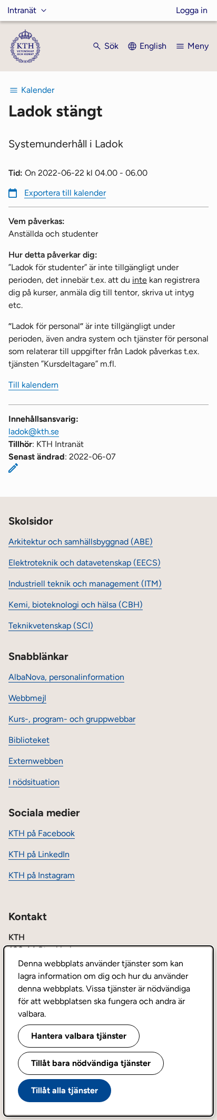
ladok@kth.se (33, 431)
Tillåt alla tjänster (64, 1090)
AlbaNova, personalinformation (66, 677)
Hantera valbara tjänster (78, 1036)
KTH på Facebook (41, 833)
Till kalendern (33, 385)
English (153, 46)
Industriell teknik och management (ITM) (85, 584)
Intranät (21, 10)
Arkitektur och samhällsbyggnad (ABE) (80, 542)
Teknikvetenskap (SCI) (50, 626)
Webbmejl (27, 698)
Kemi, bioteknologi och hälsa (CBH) (75, 605)
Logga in (192, 10)
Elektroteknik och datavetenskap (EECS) (84, 563)
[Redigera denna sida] (13, 468)
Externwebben (35, 761)
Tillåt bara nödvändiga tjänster (91, 1063)
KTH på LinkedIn (39, 854)
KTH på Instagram (41, 875)
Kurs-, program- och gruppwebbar (71, 719)
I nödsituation (34, 782)
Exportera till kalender (65, 193)
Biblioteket (29, 740)
